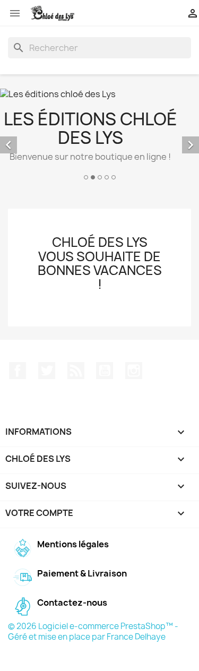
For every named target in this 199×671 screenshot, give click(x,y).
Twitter (46, 370)
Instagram (133, 370)
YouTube (104, 370)
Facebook (17, 370)
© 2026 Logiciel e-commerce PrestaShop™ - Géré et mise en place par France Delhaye (93, 631)
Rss (75, 370)
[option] (99, 135)
